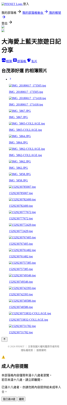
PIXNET (20, 346)
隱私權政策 (27, 350)
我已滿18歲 (9, 399)
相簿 (9, 61)
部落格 (22, 61)
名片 (34, 61)
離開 (21, 399)
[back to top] (4, 339)
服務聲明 (41, 350)
